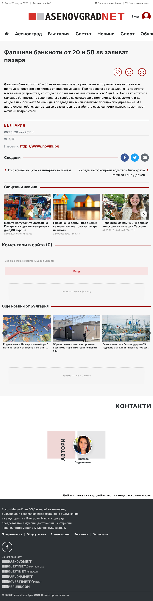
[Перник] (15, 586)
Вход (135, 16)
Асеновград (28, 34)
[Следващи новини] (144, 214)
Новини (106, 34)
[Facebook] (7, 547)
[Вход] (146, 16)
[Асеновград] (76, 16)
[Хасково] (17, 561)
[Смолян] (22, 581)
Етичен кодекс (60, 534)
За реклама (100, 534)
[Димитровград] (23, 566)
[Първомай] (17, 576)
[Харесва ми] (130, 72)
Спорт (128, 34)
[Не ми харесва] (143, 72)
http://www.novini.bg (39, 146)
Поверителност (12, 534)
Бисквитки (81, 534)
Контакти (133, 406)
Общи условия (36, 534)
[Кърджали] (20, 571)
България (59, 34)
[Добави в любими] (118, 72)
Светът (83, 34)
